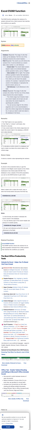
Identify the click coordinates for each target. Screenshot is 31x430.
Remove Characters (9, 326)
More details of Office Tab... (16, 398)
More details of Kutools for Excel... (12, 363)
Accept (8, 427)
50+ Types (22, 326)
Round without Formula (10, 284)
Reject (21, 427)
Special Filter (16, 319)
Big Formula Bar (12, 311)
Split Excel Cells (11, 340)
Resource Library (14, 313)
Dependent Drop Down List (11, 296)
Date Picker (7, 315)
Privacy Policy (9, 423)
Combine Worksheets (18, 315)
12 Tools (17, 324)
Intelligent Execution (14, 270)
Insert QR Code (17, 332)
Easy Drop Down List (21, 294)
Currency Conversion (20, 336)
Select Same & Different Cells (18, 307)
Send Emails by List (23, 317)
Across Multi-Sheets (13, 289)
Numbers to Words (9, 336)
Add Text (24, 324)
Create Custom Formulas (15, 272)
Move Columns (14, 303)
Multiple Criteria (17, 287)
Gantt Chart (7, 328)
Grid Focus (17, 309)
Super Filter (8, 319)
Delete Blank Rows (16, 280)
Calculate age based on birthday (13, 330)
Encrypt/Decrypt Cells (10, 317)
